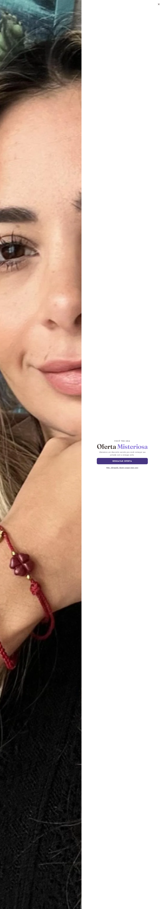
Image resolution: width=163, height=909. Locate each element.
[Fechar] (159, 4)
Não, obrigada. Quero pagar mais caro (122, 467)
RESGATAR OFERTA (122, 461)
